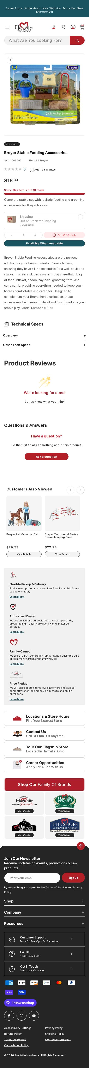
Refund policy (13, 1033)
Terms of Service (56, 887)
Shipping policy (54, 1033)
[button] (7, 27)
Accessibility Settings (17, 1027)
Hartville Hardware (27, 1055)
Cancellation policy (16, 1045)
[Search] (77, 40)
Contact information (58, 1039)
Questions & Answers (25, 425)
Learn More (17, 596)
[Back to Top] (81, 846)
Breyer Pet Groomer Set (22, 534)
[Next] (81, 490)
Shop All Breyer (38, 160)
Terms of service (15, 1039)
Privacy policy (54, 1027)
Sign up (73, 877)
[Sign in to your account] (73, 27)
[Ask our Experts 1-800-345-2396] (54, 27)
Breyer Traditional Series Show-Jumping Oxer (61, 536)
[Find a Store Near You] (63, 27)
